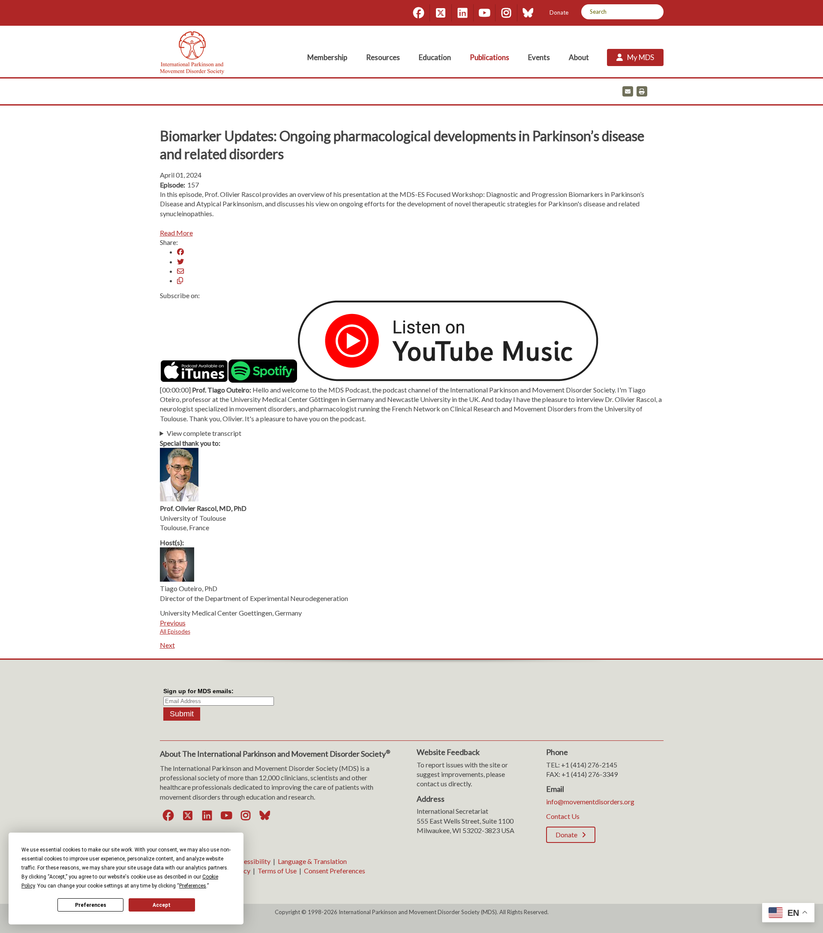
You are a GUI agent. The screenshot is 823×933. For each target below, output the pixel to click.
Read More (176, 233)
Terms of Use (277, 871)
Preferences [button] (192, 886)
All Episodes (175, 631)
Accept (162, 905)
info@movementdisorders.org (590, 801)
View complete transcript (204, 433)
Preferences (90, 905)
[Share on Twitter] (180, 261)
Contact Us (563, 816)
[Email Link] (180, 271)
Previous (173, 623)
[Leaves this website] (448, 380)
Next (167, 645)
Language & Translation (312, 861)
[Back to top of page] (740, 912)
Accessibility (251, 861)
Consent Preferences (334, 871)
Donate (559, 12)
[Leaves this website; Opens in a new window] (194, 380)
